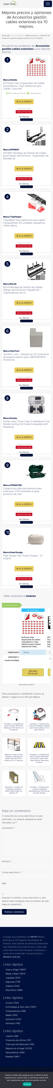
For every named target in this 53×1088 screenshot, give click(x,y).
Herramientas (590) (15, 1052)
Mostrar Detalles (26, 120)
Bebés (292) (12, 1015)
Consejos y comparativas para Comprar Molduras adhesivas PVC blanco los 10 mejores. (14, 727)
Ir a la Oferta (24, 101)
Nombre (6, 861)
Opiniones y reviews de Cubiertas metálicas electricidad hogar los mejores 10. (14, 790)
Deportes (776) (13, 982)
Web (4, 883)
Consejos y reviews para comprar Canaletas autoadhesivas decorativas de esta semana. (39, 790)
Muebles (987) (13, 1056)
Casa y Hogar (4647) (16, 969)
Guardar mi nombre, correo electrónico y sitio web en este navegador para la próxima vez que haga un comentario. (25, 901)
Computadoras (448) (16, 1011)
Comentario (8, 828)
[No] (49, 1080)
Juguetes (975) (13, 977)
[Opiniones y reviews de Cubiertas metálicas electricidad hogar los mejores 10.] (13, 777)
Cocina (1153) (12, 1003)
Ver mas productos (10, 605)
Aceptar (27, 1084)
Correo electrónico (11, 872)
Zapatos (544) (13, 986)
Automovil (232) (13, 1019)
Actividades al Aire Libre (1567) (21, 1007)
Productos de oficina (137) (18, 1040)
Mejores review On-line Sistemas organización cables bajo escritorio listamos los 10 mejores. (13, 757)
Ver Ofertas (24, 117)
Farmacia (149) (13, 1023)
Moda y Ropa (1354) (15, 973)
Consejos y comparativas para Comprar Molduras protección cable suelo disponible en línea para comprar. (39, 758)
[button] (48, 4)
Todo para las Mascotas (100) (20, 1044)
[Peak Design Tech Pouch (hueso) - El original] (36, 539)
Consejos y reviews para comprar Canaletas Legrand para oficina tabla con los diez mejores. (39, 727)
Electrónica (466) (14, 990)
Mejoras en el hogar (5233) (19, 1048)
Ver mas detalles (33, 672)
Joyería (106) (12, 1036)
